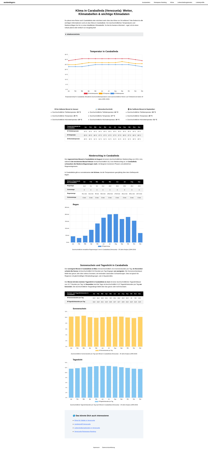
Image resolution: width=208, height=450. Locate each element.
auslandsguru (9, 2)
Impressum (96, 447)
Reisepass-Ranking (160, 2)
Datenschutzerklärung (108, 447)
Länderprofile (200, 2)
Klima (172, 2)
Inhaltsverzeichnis (73, 34)
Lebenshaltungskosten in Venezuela (87, 428)
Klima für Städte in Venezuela (84, 420)
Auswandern (146, 2)
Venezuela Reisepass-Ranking (85, 431)
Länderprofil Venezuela (82, 424)
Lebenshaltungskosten (185, 2)
